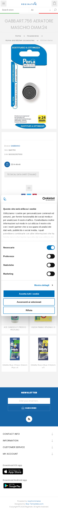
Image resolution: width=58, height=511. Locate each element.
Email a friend (29, 188)
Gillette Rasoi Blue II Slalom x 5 (43, 366)
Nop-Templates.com (35, 504)
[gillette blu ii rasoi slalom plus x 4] (15, 349)
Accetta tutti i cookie (29, 293)
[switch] (51, 256)
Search (55, 10)
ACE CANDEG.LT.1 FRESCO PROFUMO (15, 328)
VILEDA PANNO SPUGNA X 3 (43, 327)
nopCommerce (34, 501)
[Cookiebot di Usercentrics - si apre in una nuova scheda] (42, 199)
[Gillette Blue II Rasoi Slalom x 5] (43, 349)
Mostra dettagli (41, 285)
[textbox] (14, 10)
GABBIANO (15, 146)
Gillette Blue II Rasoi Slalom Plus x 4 (14, 366)
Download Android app (15, 480)
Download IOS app (12, 465)
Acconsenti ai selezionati (29, 302)
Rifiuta (29, 310)
